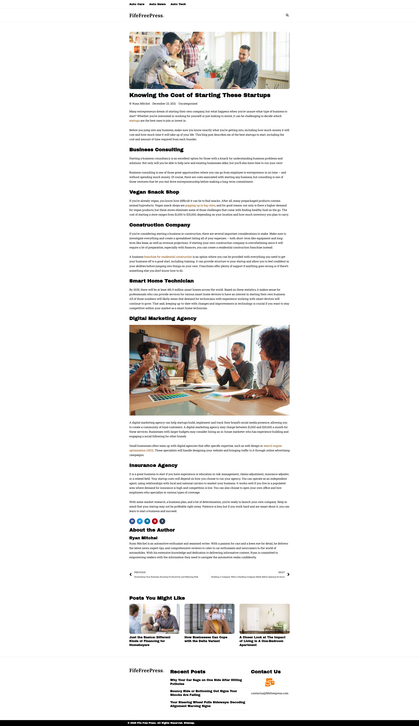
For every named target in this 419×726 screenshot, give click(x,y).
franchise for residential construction (168, 257)
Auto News (157, 4)
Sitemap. (189, 723)
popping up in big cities (200, 205)
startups (134, 120)
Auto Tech (178, 4)
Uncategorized (187, 103)
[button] (287, 15)
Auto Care (136, 4)
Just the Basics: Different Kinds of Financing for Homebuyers (149, 641)
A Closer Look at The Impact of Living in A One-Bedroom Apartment (262, 641)
